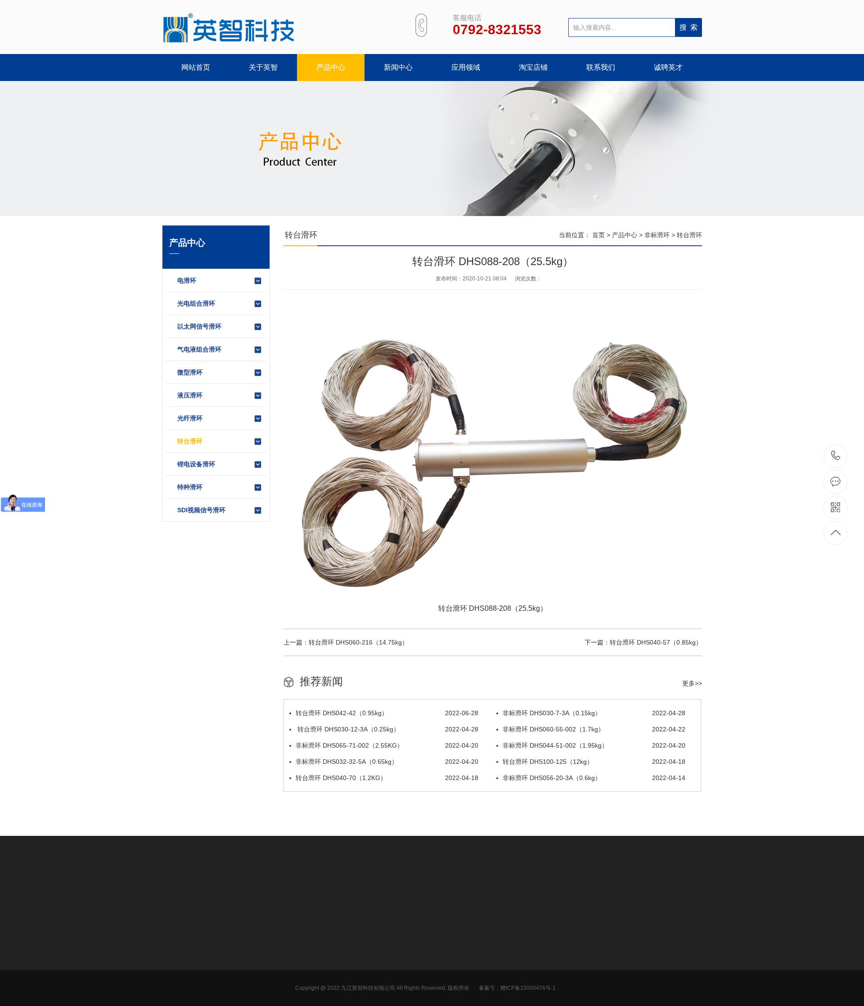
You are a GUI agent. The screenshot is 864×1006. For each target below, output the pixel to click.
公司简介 (174, 941)
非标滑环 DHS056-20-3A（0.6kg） (594, 777)
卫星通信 (362, 968)
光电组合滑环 (196, 303)
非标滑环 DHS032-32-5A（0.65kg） (387, 761)
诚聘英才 (668, 67)
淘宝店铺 (533, 67)
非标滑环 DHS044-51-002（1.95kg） (594, 745)
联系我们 (600, 67)
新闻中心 (398, 67)
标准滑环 (237, 995)
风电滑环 (237, 954)
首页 (598, 235)
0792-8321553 (836, 456)
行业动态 (299, 941)
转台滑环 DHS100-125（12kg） (594, 761)
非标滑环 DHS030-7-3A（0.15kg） (594, 713)
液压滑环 (189, 395)
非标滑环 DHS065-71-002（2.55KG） (387, 745)
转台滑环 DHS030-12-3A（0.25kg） (387, 729)
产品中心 (330, 67)
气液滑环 (237, 968)
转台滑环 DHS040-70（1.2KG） (387, 777)
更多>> (692, 683)
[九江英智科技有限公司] (229, 28)
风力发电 (362, 941)
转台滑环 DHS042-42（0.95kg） (387, 713)
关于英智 (263, 67)
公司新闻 (299, 954)
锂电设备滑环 (196, 464)
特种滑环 (189, 487)
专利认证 (174, 968)
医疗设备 (362, 995)
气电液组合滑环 (199, 349)
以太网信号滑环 (199, 326)
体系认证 (174, 995)
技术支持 (299, 968)
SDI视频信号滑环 (201, 510)
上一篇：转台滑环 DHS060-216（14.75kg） (346, 642)
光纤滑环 (189, 418)
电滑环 (186, 280)
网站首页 (195, 67)
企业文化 (174, 954)
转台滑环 (189, 441)
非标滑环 (657, 235)
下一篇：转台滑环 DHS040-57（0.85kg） (643, 642)
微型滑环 (189, 372)
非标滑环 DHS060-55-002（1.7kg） (594, 729)
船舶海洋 (362, 981)
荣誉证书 (174, 981)
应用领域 (465, 67)
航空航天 (362, 954)
